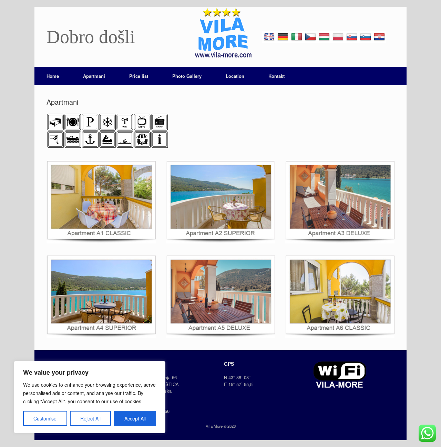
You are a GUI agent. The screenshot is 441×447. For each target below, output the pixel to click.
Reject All (90, 418)
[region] (89, 397)
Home (53, 76)
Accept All (135, 418)
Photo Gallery (187, 76)
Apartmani (94, 76)
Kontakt (276, 76)
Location (235, 76)
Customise (45, 418)
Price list (138, 76)
